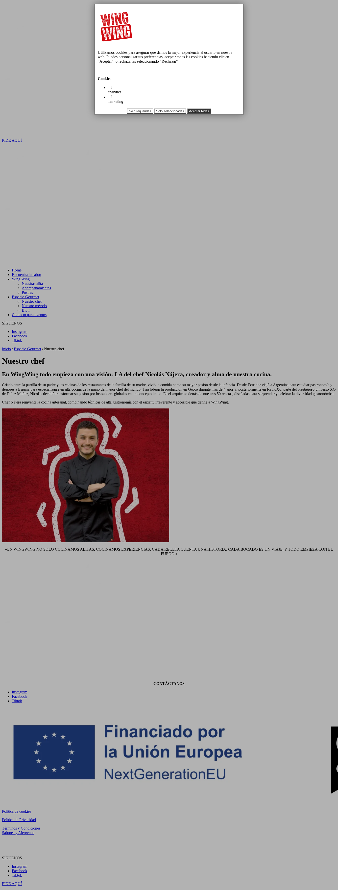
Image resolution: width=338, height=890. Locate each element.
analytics (114, 92)
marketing (115, 101)
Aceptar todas (199, 111)
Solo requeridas (140, 111)
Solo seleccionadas (170, 111)
